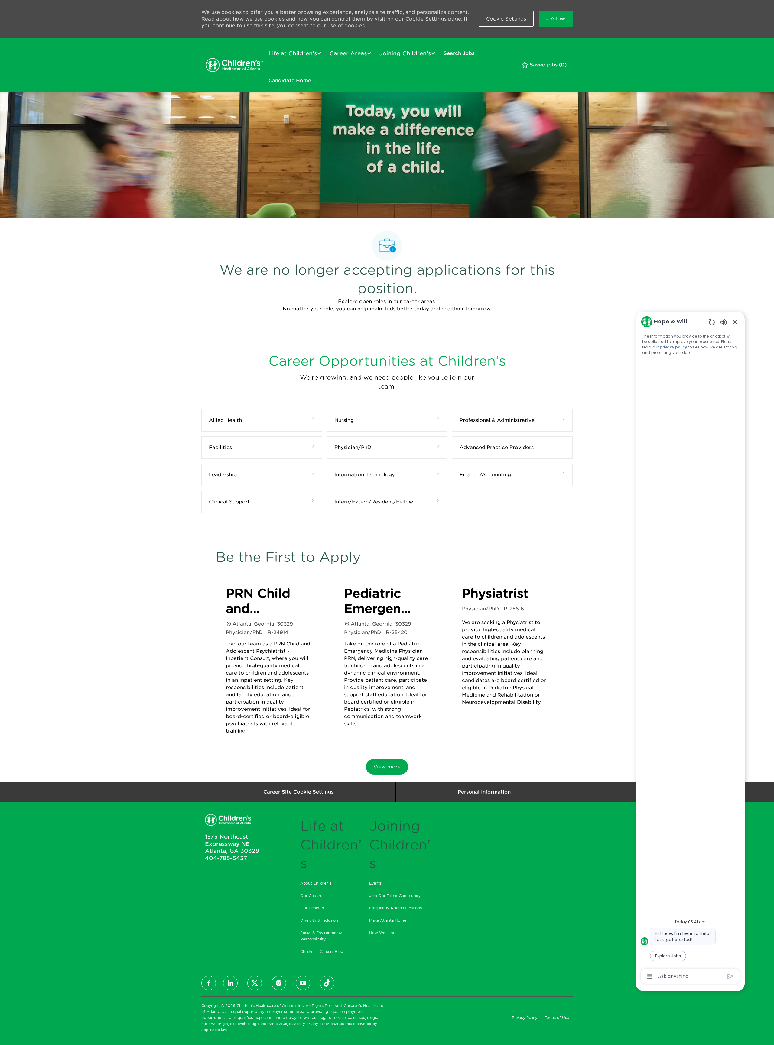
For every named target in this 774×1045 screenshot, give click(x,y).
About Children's (315, 883)
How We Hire (381, 932)
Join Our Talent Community (395, 895)
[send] (730, 976)
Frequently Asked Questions (395, 908)
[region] (690, 648)
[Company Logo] (234, 65)
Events (375, 883)
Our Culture (311, 895)
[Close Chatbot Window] (735, 322)
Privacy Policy (524, 1017)
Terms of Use (557, 1017)
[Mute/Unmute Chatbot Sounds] (723, 322)
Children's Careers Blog (321, 951)
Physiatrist (495, 593)
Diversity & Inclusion (319, 920)
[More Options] (650, 976)
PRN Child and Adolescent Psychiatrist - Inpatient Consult (263, 601)
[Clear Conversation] (711, 322)
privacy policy (673, 347)
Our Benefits (312, 908)
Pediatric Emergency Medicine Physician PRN (380, 601)
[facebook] (208, 983)
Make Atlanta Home (387, 920)
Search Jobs (459, 53)
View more (387, 767)
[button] (506, 19)
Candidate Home (289, 80)
